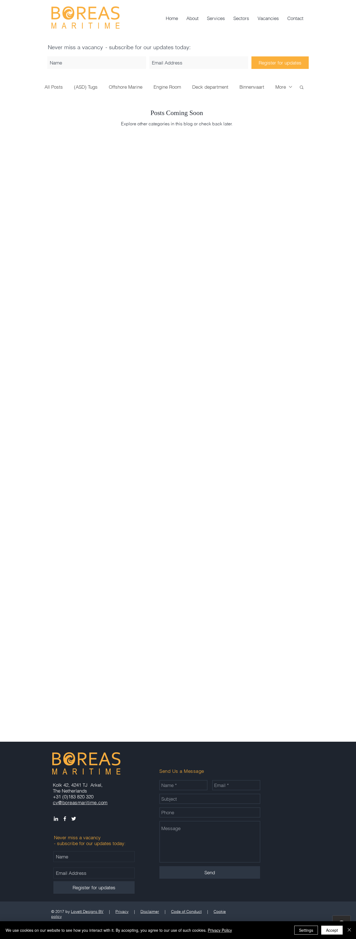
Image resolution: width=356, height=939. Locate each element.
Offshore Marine (125, 87)
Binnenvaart (251, 87)
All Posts (53, 87)
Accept (332, 930)
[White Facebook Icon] (65, 819)
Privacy (121, 911)
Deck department (210, 87)
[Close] (349, 930)
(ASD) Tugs (86, 87)
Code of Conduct (186, 911)
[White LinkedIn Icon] (56, 819)
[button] (301, 88)
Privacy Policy (220, 930)
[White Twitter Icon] (74, 819)
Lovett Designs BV (87, 911)
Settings (306, 930)
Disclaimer (149, 911)
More (280, 87)
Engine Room (167, 87)
